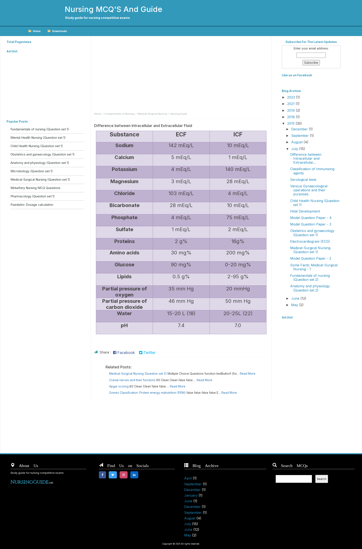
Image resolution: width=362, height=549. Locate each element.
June (295, 298)
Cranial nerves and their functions (132, 380)
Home (37, 31)
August (297, 142)
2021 (291, 104)
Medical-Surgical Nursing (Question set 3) (138, 373)
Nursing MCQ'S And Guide (113, 9)
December (300, 129)
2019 (291, 110)
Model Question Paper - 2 (310, 258)
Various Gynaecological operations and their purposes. (308, 190)
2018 (291, 117)
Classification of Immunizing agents (312, 171)
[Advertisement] (45, 84)
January (191, 495)
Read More (247, 373)
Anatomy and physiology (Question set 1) (39, 163)
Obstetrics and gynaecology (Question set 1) (42, 154)
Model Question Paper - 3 (310, 224)
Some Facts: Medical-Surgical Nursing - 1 (313, 267)
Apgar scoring (119, 386)
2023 (291, 97)
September (300, 135)
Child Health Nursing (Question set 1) (36, 146)
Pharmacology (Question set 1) (32, 196)
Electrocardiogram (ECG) (310, 241)
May (295, 305)
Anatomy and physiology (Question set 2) (310, 288)
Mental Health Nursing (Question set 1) (38, 138)
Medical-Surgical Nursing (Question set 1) (40, 179)
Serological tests (303, 179)
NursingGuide (29, 482)
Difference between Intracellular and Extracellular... (305, 158)
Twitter (148, 352)
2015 (291, 123)
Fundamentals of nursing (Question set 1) (39, 129)
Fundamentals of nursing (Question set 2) (310, 277)
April (188, 478)
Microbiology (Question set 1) (31, 171)
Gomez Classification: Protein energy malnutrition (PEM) (147, 392)
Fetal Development (305, 211)
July (295, 149)
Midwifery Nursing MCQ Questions (35, 188)
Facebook (125, 352)
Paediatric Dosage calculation (31, 205)
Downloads (59, 31)
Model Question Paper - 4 (311, 218)
